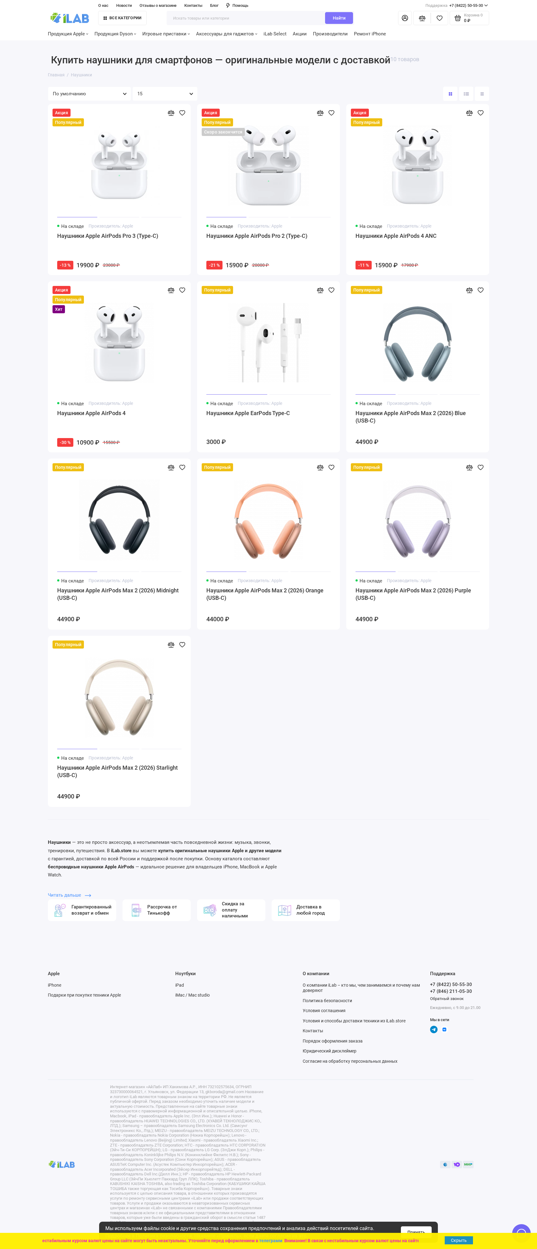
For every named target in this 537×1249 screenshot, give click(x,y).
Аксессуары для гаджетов (225, 34)
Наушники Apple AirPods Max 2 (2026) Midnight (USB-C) (118, 594)
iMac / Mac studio (192, 995)
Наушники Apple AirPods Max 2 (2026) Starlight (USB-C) (117, 771)
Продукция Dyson (113, 34)
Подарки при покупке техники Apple (84, 995)
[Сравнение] (422, 18)
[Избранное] (439, 18)
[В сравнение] (171, 113)
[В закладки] (182, 113)
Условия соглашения (324, 1010)
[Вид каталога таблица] (482, 94)
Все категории (125, 18)
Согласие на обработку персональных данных (350, 1061)
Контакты (193, 5)
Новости (124, 5)
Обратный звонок (447, 998)
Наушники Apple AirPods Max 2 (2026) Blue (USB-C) (411, 417)
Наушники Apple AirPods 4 (91, 413)
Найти (339, 18)
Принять (416, 1232)
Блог (214, 5)
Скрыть (459, 1240)
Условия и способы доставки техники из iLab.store (354, 1020)
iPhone (54, 985)
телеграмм (263, 1240)
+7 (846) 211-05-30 (451, 991)
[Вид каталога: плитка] (450, 94)
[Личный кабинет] (405, 18)
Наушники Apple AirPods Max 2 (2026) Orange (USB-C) (265, 594)
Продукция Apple (66, 34)
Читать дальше (65, 895)
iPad (179, 985)
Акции (300, 34)
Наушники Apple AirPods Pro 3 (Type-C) (107, 236)
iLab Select (275, 34)
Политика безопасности (327, 1000)
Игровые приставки (164, 34)
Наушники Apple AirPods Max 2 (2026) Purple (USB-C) (413, 594)
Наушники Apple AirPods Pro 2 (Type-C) (256, 236)
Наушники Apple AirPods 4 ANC (396, 236)
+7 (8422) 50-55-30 (454, 5)
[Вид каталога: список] (466, 94)
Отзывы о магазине (158, 5)
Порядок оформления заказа (333, 1041)
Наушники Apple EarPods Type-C (248, 413)
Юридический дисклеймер (329, 1050)
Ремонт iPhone (370, 34)
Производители (330, 34)
